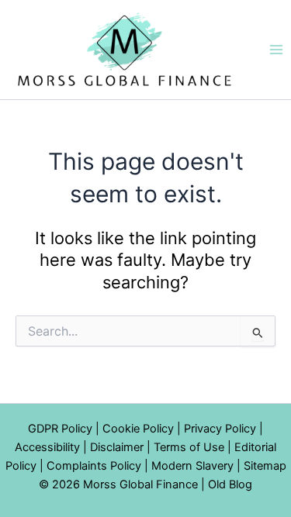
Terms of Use (189, 447)
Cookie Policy (138, 429)
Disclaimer (117, 447)
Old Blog (230, 484)
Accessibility (47, 447)
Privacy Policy (220, 429)
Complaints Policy (94, 466)
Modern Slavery (192, 466)
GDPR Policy (60, 429)
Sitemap (265, 466)
